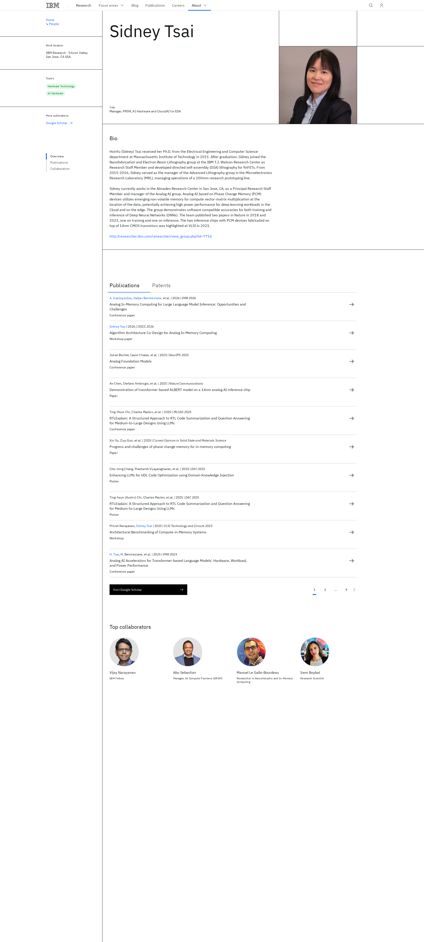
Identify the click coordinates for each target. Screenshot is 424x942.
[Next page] (354, 589)
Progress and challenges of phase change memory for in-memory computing (170, 446)
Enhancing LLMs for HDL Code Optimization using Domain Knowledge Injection (172, 475)
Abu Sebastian (184, 672)
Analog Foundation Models (131, 361)
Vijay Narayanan (123, 672)
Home (50, 20)
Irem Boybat (310, 672)
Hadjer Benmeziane (147, 298)
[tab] (129, 285)
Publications (59, 162)
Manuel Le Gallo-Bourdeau (258, 672)
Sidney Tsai (118, 326)
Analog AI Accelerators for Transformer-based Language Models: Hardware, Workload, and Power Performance (178, 563)
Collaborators (60, 169)
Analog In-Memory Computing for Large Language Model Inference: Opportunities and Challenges (178, 306)
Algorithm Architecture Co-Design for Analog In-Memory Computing (163, 332)
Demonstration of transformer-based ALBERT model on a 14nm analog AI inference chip (180, 389)
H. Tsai (114, 554)
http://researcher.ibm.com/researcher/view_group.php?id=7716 (161, 236)
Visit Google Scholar (127, 590)
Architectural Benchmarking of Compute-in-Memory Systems (158, 532)
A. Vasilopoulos (121, 298)
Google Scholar (56, 123)
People (54, 24)
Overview (57, 156)
